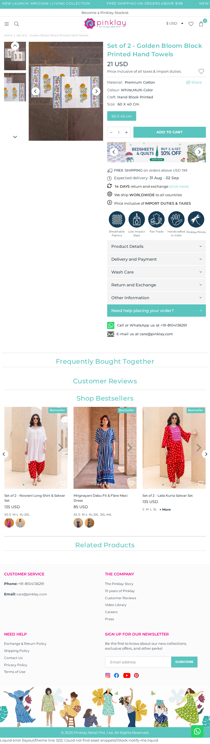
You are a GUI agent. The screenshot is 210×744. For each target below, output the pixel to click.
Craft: (130, 97)
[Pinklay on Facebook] (116, 676)
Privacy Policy (15, 665)
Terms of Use (14, 672)
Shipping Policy (17, 651)
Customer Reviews (120, 598)
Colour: (130, 90)
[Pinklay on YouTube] (126, 676)
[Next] (96, 91)
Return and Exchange (133, 284)
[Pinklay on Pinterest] (136, 676)
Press (109, 619)
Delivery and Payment (134, 259)
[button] (201, 23)
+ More (165, 509)
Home (8, 35)
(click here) (179, 186)
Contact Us (13, 658)
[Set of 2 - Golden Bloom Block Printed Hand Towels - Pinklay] (15, 56)
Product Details (127, 246)
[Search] (16, 23)
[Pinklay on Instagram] (107, 676)
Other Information (130, 297)
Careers (111, 612)
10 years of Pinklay (120, 591)
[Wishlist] (191, 23)
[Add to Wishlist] (63, 483)
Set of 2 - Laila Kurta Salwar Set (167, 495)
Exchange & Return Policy (25, 644)
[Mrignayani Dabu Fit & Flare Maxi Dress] (105, 448)
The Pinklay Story (119, 584)
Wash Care (122, 272)
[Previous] (35, 91)
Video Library (116, 605)
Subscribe (184, 662)
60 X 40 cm (122, 116)
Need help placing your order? (142, 310)
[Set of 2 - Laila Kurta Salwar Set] (174, 448)
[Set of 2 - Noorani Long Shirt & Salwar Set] (36, 448)
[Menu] (6, 23)
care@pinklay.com (31, 594)
